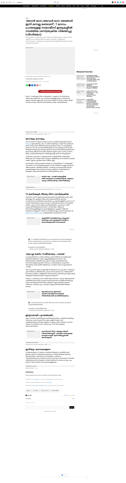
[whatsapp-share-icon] (27, 86)
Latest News (26, 6)
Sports (63, 6)
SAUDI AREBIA (55, 390)
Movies (58, 6)
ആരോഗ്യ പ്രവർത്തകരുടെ (34, 213)
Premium (51, 6)
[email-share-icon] (37, 86)
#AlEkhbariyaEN (46, 243)
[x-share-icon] (29, 86)
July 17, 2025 (51, 249)
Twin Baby (35, 390)
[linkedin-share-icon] (35, 86)
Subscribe (19, 2)
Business (68, 6)
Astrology (93, 6)
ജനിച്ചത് (28, 144)
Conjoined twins (45, 390)
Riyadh (28, 390)
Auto (74, 6)
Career (82, 6)
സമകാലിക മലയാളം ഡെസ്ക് (34, 79)
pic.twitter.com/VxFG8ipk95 (36, 247)
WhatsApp (49, 382)
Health (87, 6)
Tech (78, 6)
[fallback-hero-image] (81, 77)
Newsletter (37, 379)
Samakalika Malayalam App (40, 385)
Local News (43, 6)
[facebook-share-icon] (32, 86)
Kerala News (35, 6)
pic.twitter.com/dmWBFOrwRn (37, 308)
